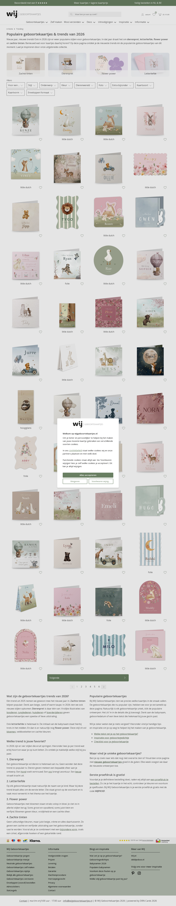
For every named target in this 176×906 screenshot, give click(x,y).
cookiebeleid (75, 450)
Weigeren (75, 481)
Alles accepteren (88, 475)
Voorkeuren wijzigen (101, 481)
